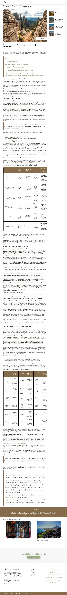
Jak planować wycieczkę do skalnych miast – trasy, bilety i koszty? (19, 73)
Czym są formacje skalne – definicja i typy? (14, 59)
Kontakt (6, 586)
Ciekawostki (60, 2)
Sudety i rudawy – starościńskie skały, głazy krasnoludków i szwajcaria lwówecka (21, 69)
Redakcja (6, 583)
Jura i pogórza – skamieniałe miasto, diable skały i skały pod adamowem (20, 70)
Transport (53, 2)
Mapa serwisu (18, 593)
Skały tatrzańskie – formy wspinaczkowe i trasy (15, 72)
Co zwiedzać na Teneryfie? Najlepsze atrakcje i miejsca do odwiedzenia (48, 539)
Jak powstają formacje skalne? (12, 61)
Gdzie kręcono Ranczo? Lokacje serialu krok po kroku (59, 13)
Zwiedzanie (47, 2)
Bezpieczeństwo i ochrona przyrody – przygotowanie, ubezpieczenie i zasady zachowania (24, 75)
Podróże (42, 2)
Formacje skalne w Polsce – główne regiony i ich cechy (17, 64)
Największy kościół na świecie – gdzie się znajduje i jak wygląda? (59, 27)
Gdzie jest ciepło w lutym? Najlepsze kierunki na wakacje (58, 34)
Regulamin (26, 593)
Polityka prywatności (9, 593)
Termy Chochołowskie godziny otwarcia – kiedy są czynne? (59, 20)
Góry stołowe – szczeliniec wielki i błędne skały (15, 67)
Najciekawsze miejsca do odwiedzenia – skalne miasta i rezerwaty (19, 66)
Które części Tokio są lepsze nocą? (15, 538)
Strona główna (6, 6)
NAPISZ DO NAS (33, 557)
